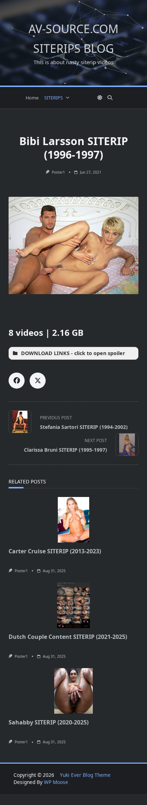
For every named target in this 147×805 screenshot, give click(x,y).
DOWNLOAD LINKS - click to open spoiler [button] (73, 353)
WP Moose (56, 782)
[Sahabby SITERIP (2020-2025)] (73, 691)
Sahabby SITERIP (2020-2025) (48, 722)
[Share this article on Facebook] (17, 381)
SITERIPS (53, 97)
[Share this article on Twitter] (38, 381)
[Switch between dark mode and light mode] (100, 97)
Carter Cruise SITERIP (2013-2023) (55, 551)
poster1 (58, 172)
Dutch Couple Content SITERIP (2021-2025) (68, 637)
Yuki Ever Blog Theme (85, 774)
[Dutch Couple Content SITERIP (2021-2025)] (73, 605)
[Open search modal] (109, 97)
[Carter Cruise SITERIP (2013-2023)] (73, 520)
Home (32, 97)
